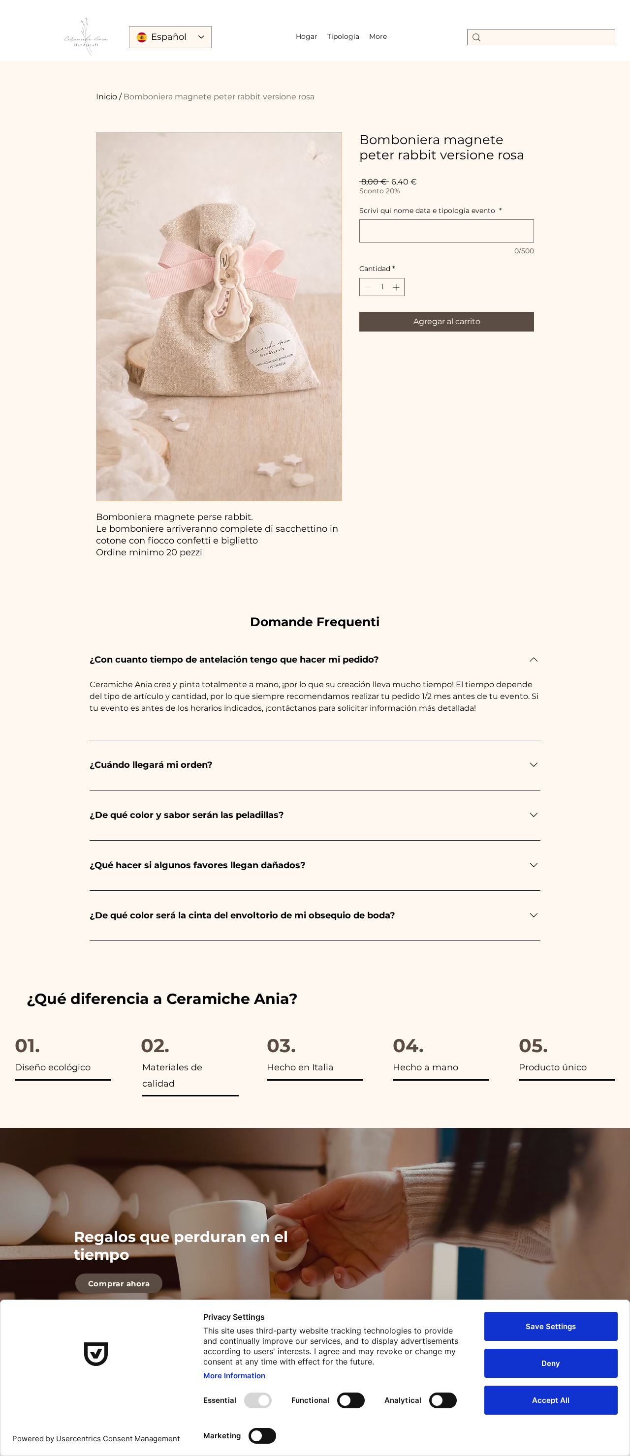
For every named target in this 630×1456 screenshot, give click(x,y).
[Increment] (397, 287)
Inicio (106, 96)
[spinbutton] (382, 287)
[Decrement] (367, 287)
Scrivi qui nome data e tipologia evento (430, 210)
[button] (343, 36)
